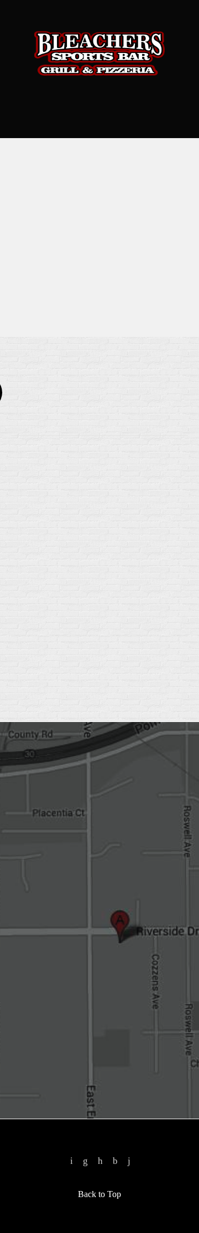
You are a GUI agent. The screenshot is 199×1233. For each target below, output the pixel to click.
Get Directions (65, 890)
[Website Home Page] (99, 53)
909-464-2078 (99, 89)
